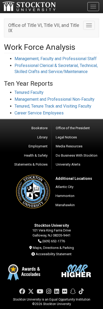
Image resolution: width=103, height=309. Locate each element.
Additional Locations (73, 178)
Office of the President (73, 128)
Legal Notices (66, 137)
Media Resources (69, 146)
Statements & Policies (31, 164)
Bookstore (39, 128)
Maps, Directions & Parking (53, 248)
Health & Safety (36, 155)
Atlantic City (64, 187)
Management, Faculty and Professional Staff (56, 58)
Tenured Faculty (29, 92)
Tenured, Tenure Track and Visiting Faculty (53, 106)
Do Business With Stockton (76, 155)
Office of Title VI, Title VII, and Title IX (43, 27)
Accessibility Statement (54, 254)
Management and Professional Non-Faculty (55, 99)
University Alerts (68, 164)
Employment (38, 146)
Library (42, 137)
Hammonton (64, 196)
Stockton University (29, 6)
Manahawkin (65, 205)
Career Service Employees (39, 112)
